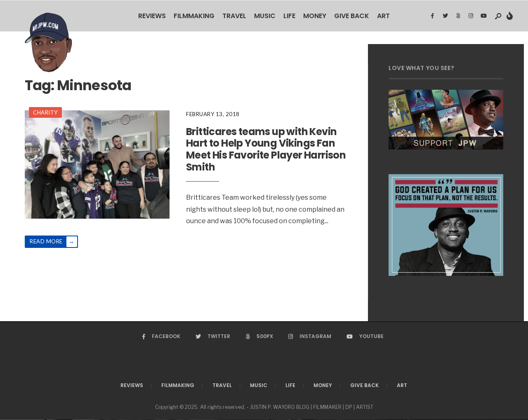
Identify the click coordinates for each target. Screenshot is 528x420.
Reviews (152, 16)
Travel (234, 16)
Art (383, 16)
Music (265, 16)
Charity (45, 112)
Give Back (351, 16)
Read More (52, 241)
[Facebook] (432, 16)
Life (289, 16)
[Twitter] (445, 16)
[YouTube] (483, 16)
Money (314, 16)
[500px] (458, 16)
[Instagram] (470, 16)
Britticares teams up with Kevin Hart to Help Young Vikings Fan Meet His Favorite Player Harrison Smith (266, 149)
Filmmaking (194, 16)
